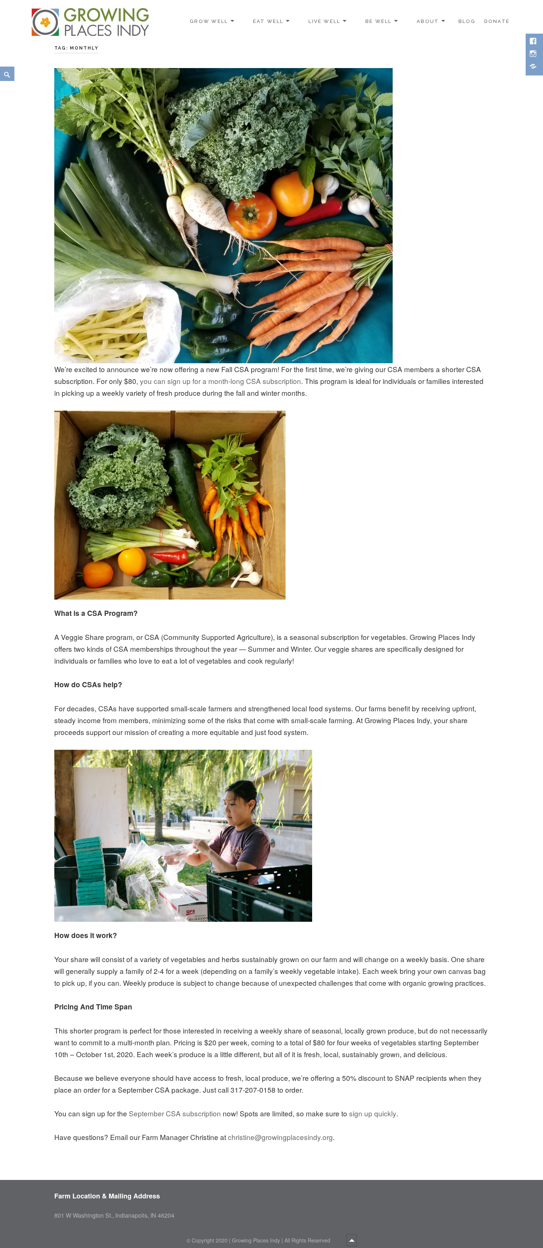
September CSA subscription (174, 1113)
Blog (466, 21)
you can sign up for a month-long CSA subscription (220, 381)
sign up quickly (372, 1113)
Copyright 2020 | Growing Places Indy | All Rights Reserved (262, 1240)
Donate (497, 21)
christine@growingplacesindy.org (280, 1137)
